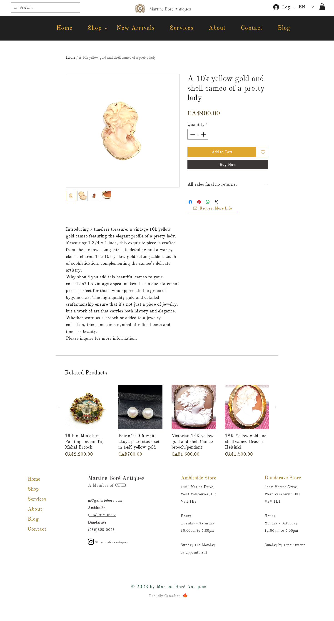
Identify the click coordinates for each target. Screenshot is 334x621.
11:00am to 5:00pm (281, 530)
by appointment (194, 552)
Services (37, 499)
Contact (37, 529)
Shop (33, 489)
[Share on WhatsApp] (207, 202)
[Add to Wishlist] (263, 152)
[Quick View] (87, 407)
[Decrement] (192, 134)
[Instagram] (91, 542)
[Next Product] (275, 407)
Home (70, 57)
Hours (269, 516)
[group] (167, 421)
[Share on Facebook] (190, 202)
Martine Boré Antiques (116, 477)
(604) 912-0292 (102, 515)
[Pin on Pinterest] (199, 202)
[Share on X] (216, 202)
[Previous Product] (58, 407)
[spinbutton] (198, 134)
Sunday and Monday (198, 545)
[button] (322, 6)
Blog (33, 519)
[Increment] (204, 134)
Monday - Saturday (281, 523)
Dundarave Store (282, 477)
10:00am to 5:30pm (197, 530)
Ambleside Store (198, 478)
